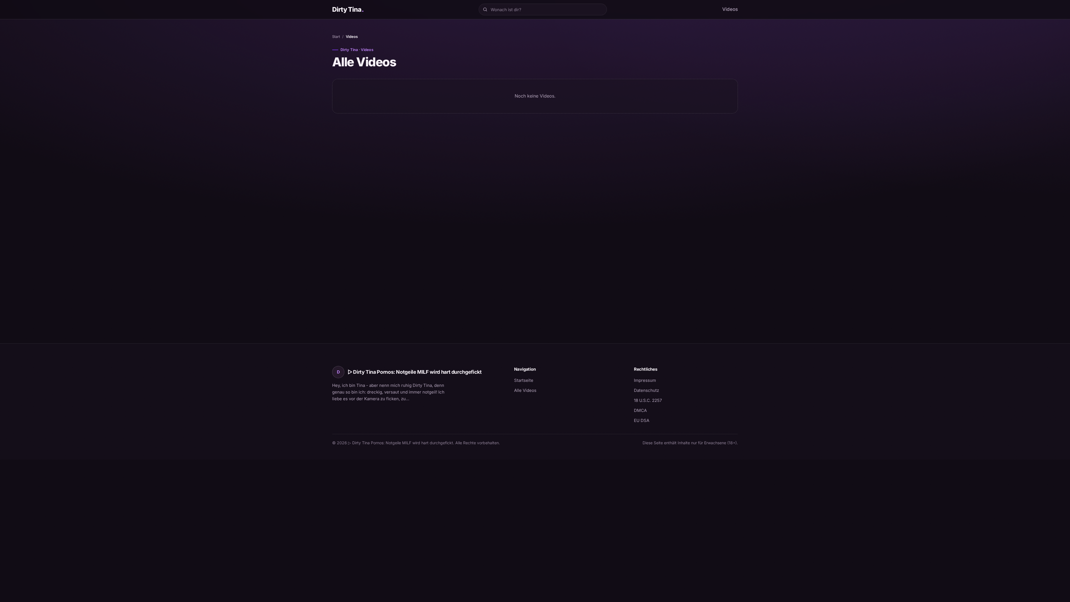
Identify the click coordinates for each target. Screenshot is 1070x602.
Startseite (523, 380)
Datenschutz (646, 390)
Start (336, 36)
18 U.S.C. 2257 (648, 400)
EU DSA (641, 420)
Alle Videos (525, 390)
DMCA (640, 410)
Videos (730, 9)
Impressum (645, 380)
